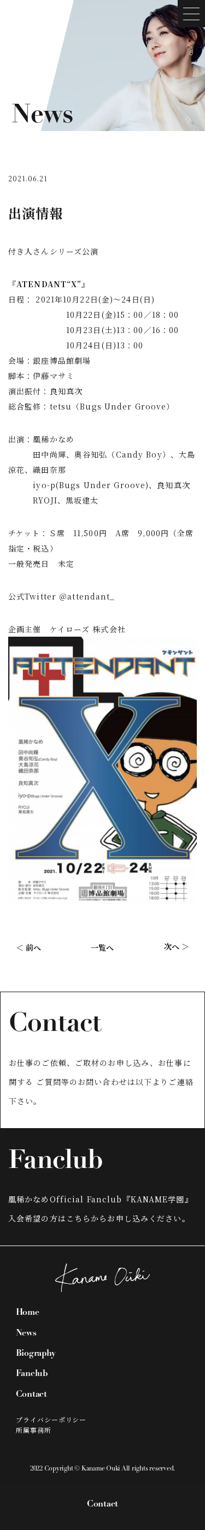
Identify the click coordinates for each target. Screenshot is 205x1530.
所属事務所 (33, 1429)
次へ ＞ (176, 946)
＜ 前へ (28, 947)
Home (27, 1312)
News (26, 1333)
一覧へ (102, 947)
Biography (36, 1353)
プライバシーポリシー (51, 1419)
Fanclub (32, 1373)
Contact (102, 1504)
